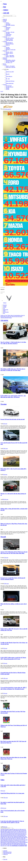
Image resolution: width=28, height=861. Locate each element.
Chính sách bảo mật (7, 853)
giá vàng (11, 837)
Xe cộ (2, 91)
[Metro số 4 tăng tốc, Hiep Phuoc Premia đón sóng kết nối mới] (14, 521)
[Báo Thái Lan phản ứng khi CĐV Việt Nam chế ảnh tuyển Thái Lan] (14, 736)
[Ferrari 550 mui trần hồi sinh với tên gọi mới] (14, 411)
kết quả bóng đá (17, 837)
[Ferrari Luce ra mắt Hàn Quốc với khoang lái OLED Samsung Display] (14, 570)
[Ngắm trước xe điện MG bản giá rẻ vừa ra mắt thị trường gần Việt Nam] (14, 621)
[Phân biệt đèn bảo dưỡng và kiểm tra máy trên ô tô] (14, 596)
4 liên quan (7, 109)
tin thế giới (15, 830)
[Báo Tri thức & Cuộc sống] (14, 399)
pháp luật (12, 838)
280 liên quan (5, 499)
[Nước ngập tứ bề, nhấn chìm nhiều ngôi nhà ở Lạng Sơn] (14, 782)
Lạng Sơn (5, 835)
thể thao (18, 843)
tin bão (9, 839)
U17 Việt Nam (17, 838)
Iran (11, 839)
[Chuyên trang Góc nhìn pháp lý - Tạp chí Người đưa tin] (14, 824)
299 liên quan (3, 808)
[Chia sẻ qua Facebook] (1, 287)
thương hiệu (5, 309)
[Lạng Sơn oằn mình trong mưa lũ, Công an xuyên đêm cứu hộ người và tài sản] (14, 818)
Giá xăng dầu (8, 834)
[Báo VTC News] (14, 788)
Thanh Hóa (5, 839)
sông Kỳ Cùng (6, 842)
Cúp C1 (5, 845)
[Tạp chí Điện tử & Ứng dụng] (14, 581)
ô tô (4, 308)
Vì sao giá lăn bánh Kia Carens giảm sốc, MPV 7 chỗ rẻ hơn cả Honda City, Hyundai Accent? (14, 688)
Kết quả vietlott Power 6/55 (11, 841)
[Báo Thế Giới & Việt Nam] (14, 446)
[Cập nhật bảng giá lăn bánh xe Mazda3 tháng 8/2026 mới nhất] (14, 670)
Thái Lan (9, 836)
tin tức (23, 836)
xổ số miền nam (20, 829)
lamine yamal (8, 829)
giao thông (19, 836)
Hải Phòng (8, 832)
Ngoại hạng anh (6, 844)
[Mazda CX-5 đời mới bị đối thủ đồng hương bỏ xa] (14, 486)
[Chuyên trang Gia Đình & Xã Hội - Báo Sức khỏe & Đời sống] (14, 691)
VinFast (4, 302)
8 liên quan (3, 790)
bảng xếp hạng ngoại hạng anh (17, 832)
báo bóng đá (14, 829)
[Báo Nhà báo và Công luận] (14, 555)
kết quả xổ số (20, 830)
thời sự (6, 831)
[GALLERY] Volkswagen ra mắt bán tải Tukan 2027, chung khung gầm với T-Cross (13, 658)
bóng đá (2, 845)
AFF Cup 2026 (13, 844)
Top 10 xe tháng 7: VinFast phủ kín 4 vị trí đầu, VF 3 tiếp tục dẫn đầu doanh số (13, 342)
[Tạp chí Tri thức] (14, 527)
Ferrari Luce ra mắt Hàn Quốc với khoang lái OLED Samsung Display (13, 578)
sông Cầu (12, 835)
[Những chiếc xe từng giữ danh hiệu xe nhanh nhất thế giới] (14, 506)
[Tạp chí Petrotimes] (14, 372)
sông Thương (14, 836)
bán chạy (5, 305)
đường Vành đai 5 (8, 830)
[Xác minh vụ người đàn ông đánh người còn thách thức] (14, 799)
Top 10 (4, 307)
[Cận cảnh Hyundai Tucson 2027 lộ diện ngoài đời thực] (14, 435)
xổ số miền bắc (16, 839)
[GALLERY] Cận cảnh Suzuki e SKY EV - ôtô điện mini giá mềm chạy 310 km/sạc (13, 396)
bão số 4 (20, 834)
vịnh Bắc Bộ (3, 829)
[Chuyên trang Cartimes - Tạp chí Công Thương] (14, 345)
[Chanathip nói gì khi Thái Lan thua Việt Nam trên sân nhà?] (14, 706)
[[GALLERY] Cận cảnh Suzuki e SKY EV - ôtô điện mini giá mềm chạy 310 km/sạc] (14, 385)
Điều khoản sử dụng (7, 852)
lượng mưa (18, 844)
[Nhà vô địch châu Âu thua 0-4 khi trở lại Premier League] (14, 768)
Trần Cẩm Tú (19, 841)
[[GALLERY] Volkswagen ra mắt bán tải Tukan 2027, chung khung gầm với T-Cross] (14, 655)
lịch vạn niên (17, 835)
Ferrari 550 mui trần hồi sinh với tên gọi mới (13, 419)
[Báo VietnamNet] (14, 512)
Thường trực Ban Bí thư (11, 843)
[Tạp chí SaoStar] (14, 745)
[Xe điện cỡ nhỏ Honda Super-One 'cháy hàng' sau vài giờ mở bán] (14, 640)
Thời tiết (21, 835)
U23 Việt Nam (22, 839)
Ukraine (4, 832)
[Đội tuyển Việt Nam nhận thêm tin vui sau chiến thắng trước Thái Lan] (14, 752)
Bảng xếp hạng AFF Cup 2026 (14, 831)
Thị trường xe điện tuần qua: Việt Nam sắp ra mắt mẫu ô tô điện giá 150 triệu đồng (13, 369)
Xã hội (8, 835)
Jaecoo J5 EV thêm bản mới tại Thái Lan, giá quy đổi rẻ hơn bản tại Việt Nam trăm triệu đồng (14, 552)
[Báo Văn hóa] (14, 761)
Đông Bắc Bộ (24, 844)
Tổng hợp (5, 859)
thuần (4, 310)
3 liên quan (5, 648)
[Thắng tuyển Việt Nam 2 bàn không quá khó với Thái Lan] (14, 720)
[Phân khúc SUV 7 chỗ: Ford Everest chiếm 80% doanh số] (14, 461)
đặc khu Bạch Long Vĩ (14, 842)
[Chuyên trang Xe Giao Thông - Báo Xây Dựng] (14, 105)
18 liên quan (5, 448)
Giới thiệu (5, 850)
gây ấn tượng (6, 312)
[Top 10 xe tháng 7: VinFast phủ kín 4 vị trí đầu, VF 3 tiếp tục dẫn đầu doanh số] (14, 331)
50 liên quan (6, 583)
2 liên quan (5, 423)
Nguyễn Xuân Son (15, 834)
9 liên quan (5, 826)
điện (4, 313)
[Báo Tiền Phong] (14, 497)
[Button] (1, 1)
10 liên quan (5, 678)
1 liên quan (6, 557)
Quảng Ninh (23, 837)
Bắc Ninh (10, 845)
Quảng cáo (5, 854)
